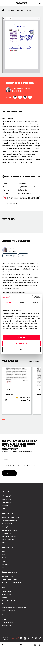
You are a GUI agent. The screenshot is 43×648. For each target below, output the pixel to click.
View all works (34, 361)
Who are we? (6, 496)
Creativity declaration (9, 524)
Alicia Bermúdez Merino (21, 88)
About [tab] (35, 303)
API (3, 543)
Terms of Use (6, 591)
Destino (8, 389)
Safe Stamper (6, 502)
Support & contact (8, 622)
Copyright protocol (8, 601)
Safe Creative (6, 499)
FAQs (4, 619)
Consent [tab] (8, 303)
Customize (20, 344)
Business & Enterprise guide (11, 582)
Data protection (7, 604)
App (3, 561)
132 (24, 400)
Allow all (21, 337)
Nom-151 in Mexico (8, 610)
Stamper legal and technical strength (14, 607)
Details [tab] (21, 303)
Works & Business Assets (10, 517)
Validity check (6, 533)
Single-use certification (9, 579)
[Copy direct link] (30, 97)
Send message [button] (10, 256)
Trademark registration (9, 520)
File (3, 567)
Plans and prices (7, 576)
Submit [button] (9, 473)
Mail (3, 555)
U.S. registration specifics (10, 527)
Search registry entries (9, 530)
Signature (5, 564)
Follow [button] (23, 256)
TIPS (4, 508)
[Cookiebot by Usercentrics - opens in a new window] (31, 296)
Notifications (6, 558)
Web (3, 551)
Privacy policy (6, 594)
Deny (21, 350)
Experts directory (8, 539)
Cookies (5, 597)
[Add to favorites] (36, 83)
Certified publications (9, 536)
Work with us (6, 625)
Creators (5, 505)
